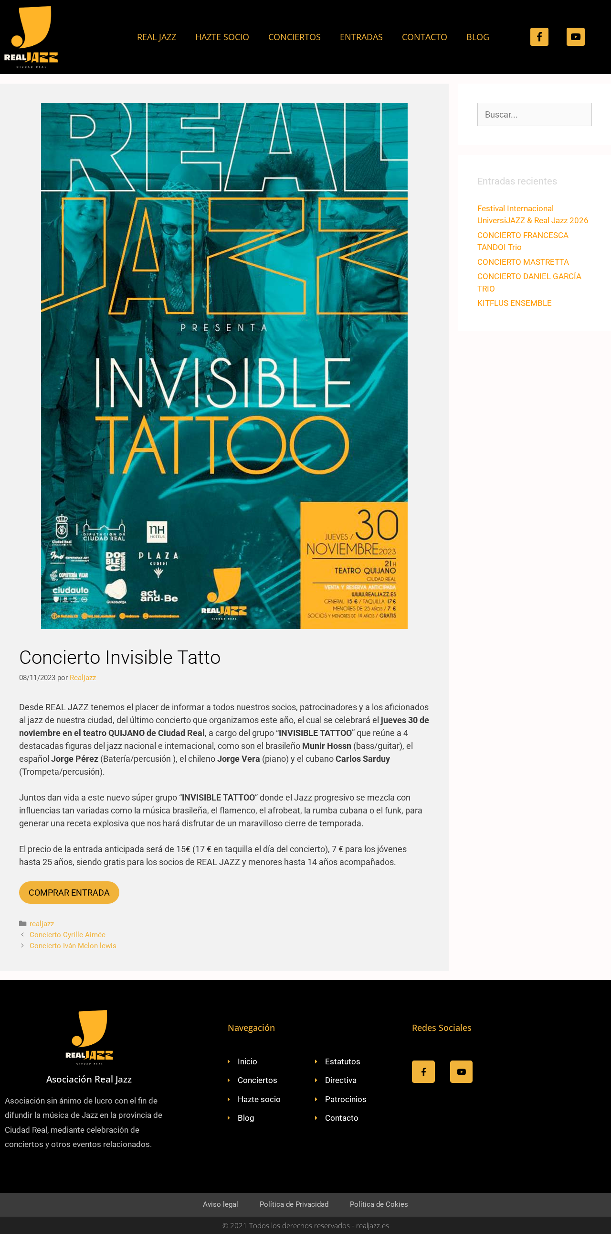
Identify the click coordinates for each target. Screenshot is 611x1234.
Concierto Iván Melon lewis (73, 946)
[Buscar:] (534, 114)
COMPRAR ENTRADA (69, 893)
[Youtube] (576, 37)
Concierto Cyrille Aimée (67, 935)
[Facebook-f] (539, 37)
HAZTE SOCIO (222, 37)
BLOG (477, 37)
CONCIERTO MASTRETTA (523, 262)
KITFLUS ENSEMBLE (514, 303)
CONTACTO (424, 37)
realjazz (42, 924)
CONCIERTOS (294, 37)
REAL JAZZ (156, 37)
